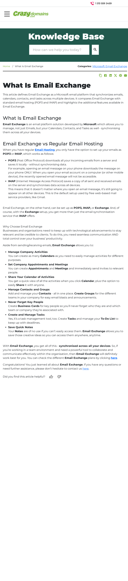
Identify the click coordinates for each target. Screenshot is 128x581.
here (85, 368)
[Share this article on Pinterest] (120, 75)
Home (6, 66)
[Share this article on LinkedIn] (110, 75)
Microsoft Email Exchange (109, 66)
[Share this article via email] (125, 75)
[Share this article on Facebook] (105, 75)
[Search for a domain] (119, 3)
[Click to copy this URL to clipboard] (100, 75)
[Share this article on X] (115, 75)
